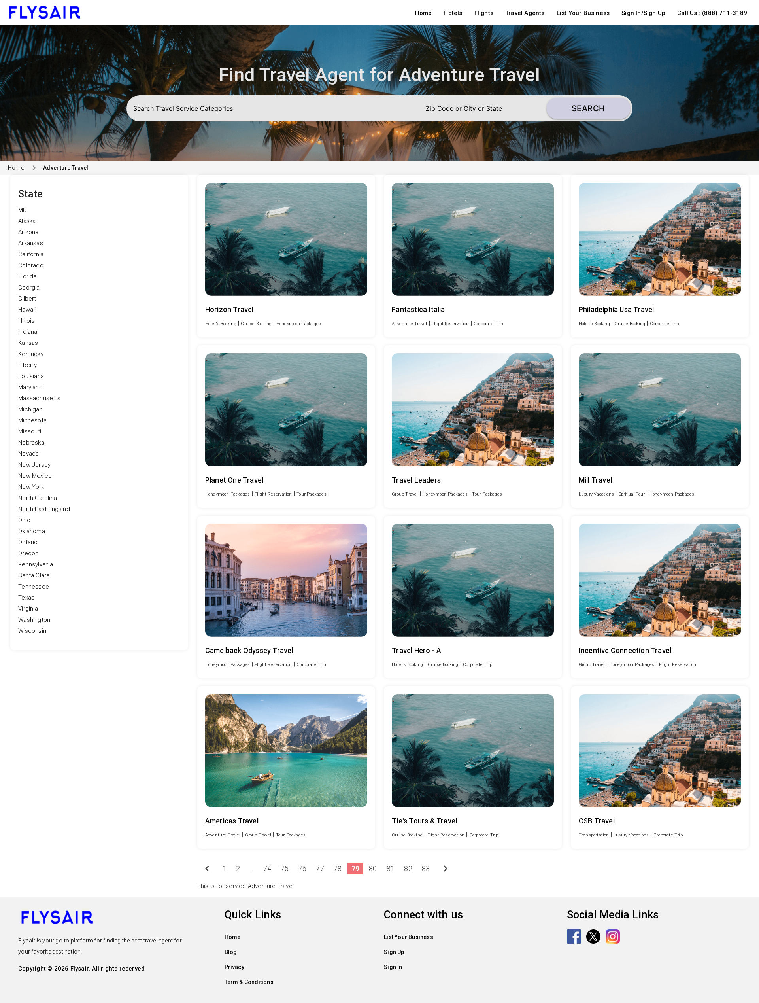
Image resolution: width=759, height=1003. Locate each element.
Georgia (29, 287)
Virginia (28, 608)
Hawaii (27, 309)
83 (426, 868)
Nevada (28, 453)
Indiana (27, 331)
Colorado (30, 265)
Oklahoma (31, 531)
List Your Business (583, 13)
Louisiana (31, 376)
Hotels (453, 13)
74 (267, 868)
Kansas (28, 342)
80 (373, 868)
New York (31, 486)
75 (285, 868)
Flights (483, 13)
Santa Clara (33, 575)
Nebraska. (32, 442)
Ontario (28, 542)
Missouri (29, 431)
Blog (231, 952)
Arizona (28, 232)
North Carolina (37, 498)
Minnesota (32, 420)
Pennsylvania (35, 564)
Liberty (27, 365)
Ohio (24, 520)
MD (22, 210)
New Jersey (34, 464)
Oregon (28, 553)
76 (302, 868)
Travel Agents (525, 13)
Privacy (234, 967)
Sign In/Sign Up (643, 13)
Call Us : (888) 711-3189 (712, 13)
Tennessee (33, 586)
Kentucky (30, 354)
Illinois (26, 320)
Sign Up (394, 952)
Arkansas (30, 243)
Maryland (30, 387)
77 (320, 868)
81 (391, 868)
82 (408, 868)
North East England (44, 509)
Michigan (30, 409)
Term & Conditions (249, 982)
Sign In (393, 967)
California (30, 254)
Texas (26, 597)
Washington (34, 619)
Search (588, 108)
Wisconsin (32, 630)
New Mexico (35, 475)
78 (338, 868)
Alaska (27, 221)
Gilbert (27, 298)
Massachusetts (39, 398)
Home (423, 13)
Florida (27, 276)
